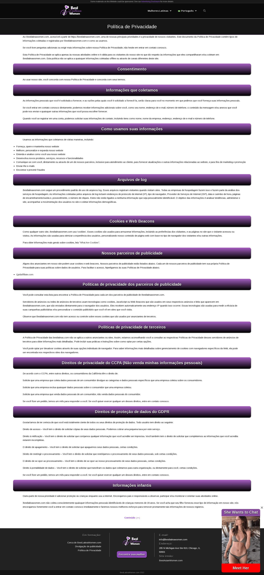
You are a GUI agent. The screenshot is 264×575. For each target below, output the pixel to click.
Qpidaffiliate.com (24, 274)
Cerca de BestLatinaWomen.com (84, 542)
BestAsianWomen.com (171, 560)
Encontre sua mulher (132, 554)
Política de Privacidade (89, 550)
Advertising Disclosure (150, 1)
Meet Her (241, 568)
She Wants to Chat (241, 512)
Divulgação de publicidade (88, 546)
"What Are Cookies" (89, 242)
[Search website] (204, 10)
